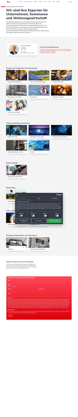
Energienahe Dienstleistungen (50, 50)
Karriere (58, 1)
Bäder (45, 1)
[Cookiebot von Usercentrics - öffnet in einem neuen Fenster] (57, 195)
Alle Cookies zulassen (54, 220)
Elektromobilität (68, 50)
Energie (21, 1)
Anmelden (10, 315)
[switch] (33, 216)
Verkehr (35, 1)
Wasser (40, 1)
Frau (10, 286)
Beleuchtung (42, 52)
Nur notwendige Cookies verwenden (23, 221)
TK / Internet (60, 50)
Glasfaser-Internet (28, 1)
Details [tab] (39, 198)
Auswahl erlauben (39, 220)
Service (49, 1)
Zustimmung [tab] (23, 198)
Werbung (53, 52)
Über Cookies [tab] (54, 198)
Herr (15, 286)
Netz (54, 1)
